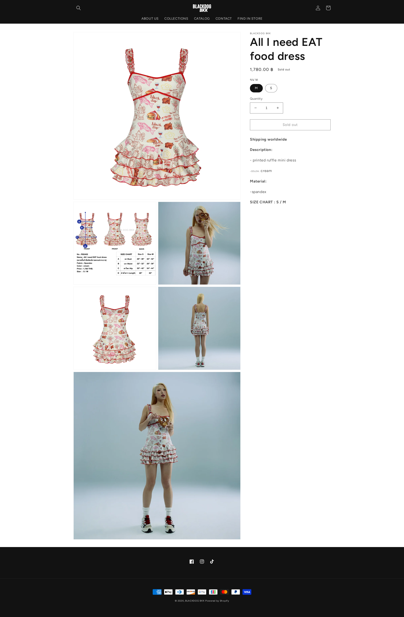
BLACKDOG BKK (194, 600)
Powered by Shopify (217, 600)
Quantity (256, 98)
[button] (78, 8)
